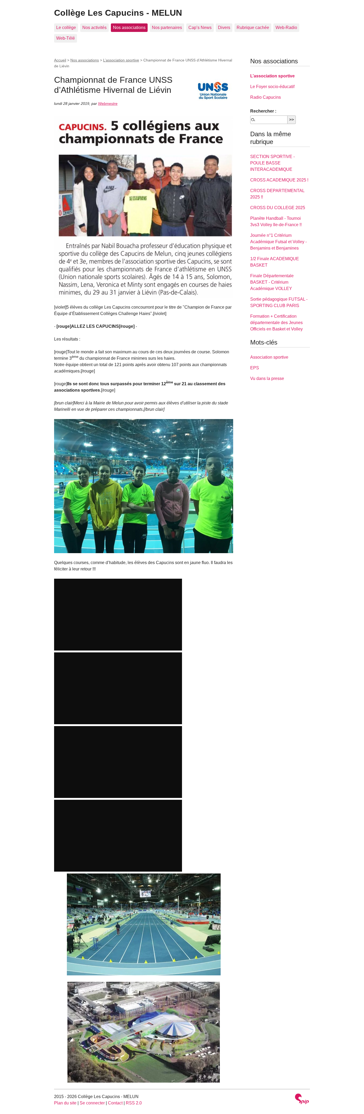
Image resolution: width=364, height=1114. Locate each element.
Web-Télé (65, 38)
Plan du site (65, 1103)
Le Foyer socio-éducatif (272, 86)
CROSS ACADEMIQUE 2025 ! (279, 180)
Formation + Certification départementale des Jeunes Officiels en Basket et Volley (276, 322)
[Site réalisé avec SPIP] (302, 1099)
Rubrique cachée (253, 27)
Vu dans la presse (267, 378)
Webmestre (108, 103)
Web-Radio (286, 27)
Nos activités (94, 27)
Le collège (66, 27)
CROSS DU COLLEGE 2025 (277, 207)
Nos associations (129, 27)
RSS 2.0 (134, 1103)
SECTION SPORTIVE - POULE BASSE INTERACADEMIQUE (272, 163)
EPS (254, 368)
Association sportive (269, 357)
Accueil (60, 60)
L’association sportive (121, 60)
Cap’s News (200, 27)
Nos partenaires (167, 27)
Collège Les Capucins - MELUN (118, 13)
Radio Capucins (265, 97)
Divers (224, 27)
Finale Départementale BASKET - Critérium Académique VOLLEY (272, 282)
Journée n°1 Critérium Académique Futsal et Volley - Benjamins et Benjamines (278, 241)
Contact (115, 1103)
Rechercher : (263, 111)
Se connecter (92, 1103)
